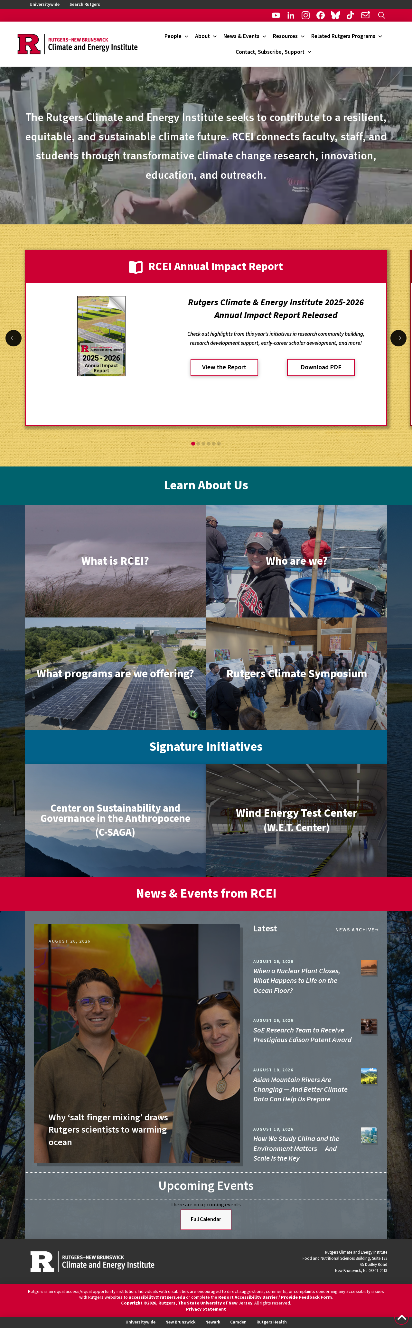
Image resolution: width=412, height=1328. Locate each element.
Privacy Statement (206, 1309)
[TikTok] (350, 15)
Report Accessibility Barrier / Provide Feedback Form (275, 1297)
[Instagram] (305, 15)
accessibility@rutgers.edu (157, 1297)
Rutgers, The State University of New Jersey (205, 1303)
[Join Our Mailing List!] (365, 15)
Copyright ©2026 (138, 1303)
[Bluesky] (335, 15)
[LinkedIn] (291, 15)
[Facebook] (320, 15)
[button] (381, 15)
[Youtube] (276, 15)
